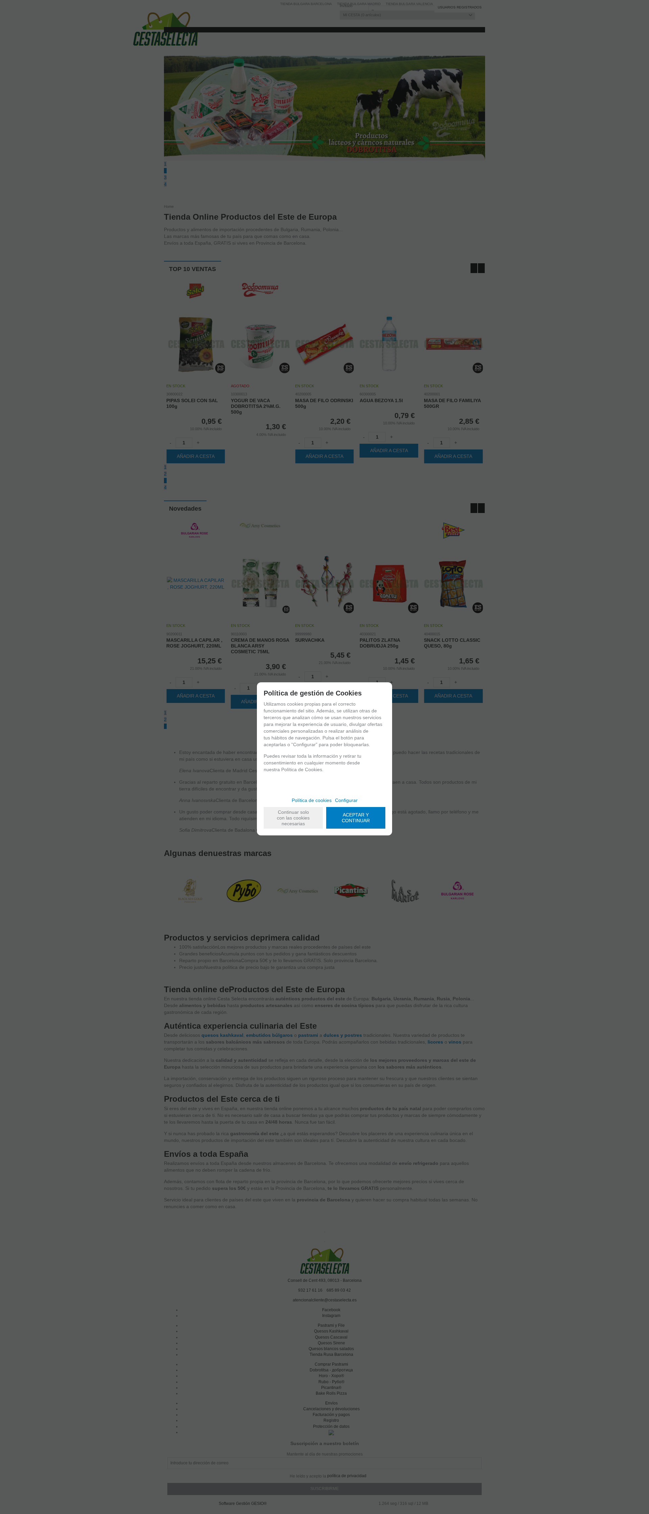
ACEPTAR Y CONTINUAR (356, 817)
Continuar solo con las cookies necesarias (293, 817)
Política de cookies (312, 800)
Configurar (346, 800)
